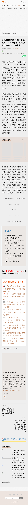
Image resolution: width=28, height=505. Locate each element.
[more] (23, 140)
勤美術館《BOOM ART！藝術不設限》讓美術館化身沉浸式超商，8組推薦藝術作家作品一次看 (18, 462)
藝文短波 (14, 33)
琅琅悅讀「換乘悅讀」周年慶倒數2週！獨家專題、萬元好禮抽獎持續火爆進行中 (18, 477)
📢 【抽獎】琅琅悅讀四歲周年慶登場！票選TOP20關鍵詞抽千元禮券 (14, 288)
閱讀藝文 (16, 8)
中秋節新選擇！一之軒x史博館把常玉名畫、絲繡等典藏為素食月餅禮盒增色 (18, 469)
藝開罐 (20, 5)
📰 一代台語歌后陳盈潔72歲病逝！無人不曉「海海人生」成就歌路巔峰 (14, 341)
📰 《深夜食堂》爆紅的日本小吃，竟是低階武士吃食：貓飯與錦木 (14, 312)
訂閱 (21, 498)
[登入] (23, 2)
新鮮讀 (4, 5)
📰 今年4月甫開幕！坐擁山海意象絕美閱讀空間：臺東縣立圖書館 (14, 304)
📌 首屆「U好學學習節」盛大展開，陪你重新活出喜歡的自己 (14, 296)
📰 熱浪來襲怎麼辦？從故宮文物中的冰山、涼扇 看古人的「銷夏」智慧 (14, 320)
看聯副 (9, 5)
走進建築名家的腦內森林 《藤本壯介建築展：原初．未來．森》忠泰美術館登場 (18, 453)
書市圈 (14, 5)
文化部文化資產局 (17, 48)
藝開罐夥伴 (23, 8)
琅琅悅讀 (4, 33)
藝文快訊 (4, 8)
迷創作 (25, 5)
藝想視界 (10, 8)
